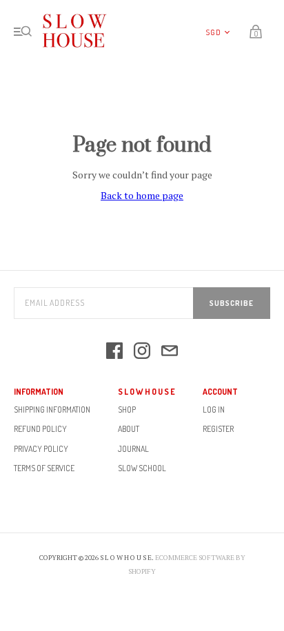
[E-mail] (169, 351)
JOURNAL (133, 449)
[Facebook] (114, 351)
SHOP (127, 409)
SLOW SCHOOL (142, 468)
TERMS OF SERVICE (44, 468)
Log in (214, 409)
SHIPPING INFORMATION (52, 409)
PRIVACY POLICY (41, 449)
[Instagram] (142, 351)
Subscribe (232, 303)
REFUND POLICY (40, 429)
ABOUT (128, 429)
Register (218, 429)
